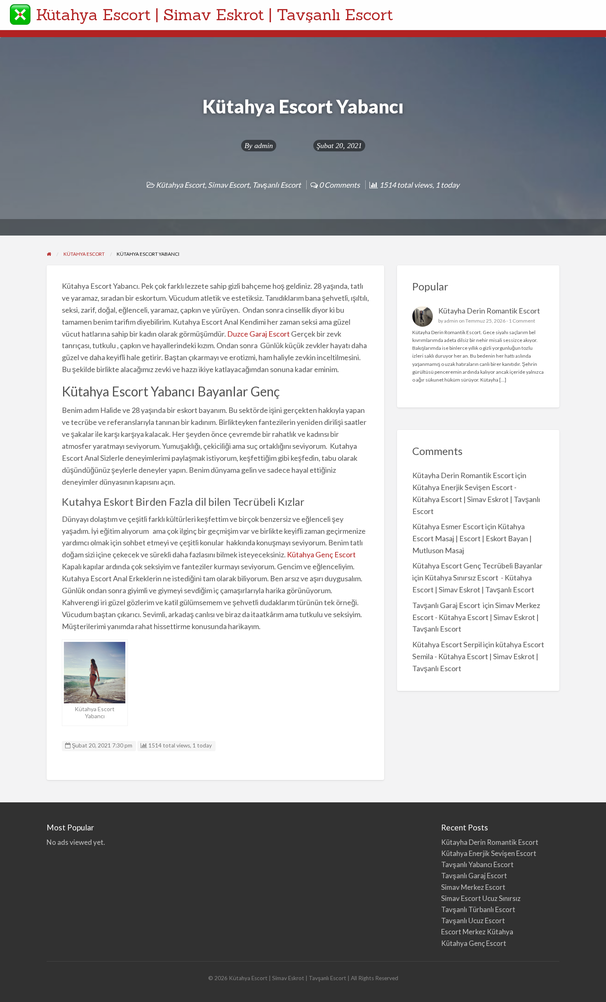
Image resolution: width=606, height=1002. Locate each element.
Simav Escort (228, 184)
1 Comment (522, 321)
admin (263, 145)
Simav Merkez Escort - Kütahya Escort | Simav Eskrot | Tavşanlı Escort (476, 617)
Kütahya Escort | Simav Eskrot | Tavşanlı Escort (214, 14)
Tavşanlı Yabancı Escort (477, 864)
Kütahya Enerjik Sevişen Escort (488, 853)
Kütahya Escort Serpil (447, 644)
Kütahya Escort (180, 184)
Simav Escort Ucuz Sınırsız (481, 898)
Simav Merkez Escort (473, 887)
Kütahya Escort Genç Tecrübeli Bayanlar (477, 565)
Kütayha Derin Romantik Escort (489, 310)
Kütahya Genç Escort (322, 554)
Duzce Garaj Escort (258, 333)
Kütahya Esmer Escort (448, 526)
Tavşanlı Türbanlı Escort (478, 909)
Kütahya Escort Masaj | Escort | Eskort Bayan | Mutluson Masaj (472, 538)
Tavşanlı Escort (276, 184)
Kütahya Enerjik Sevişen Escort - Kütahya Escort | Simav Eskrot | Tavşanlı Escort (476, 499)
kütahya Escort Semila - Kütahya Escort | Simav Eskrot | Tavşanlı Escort (478, 656)
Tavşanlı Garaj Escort (447, 605)
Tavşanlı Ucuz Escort (473, 920)
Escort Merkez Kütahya (477, 931)
